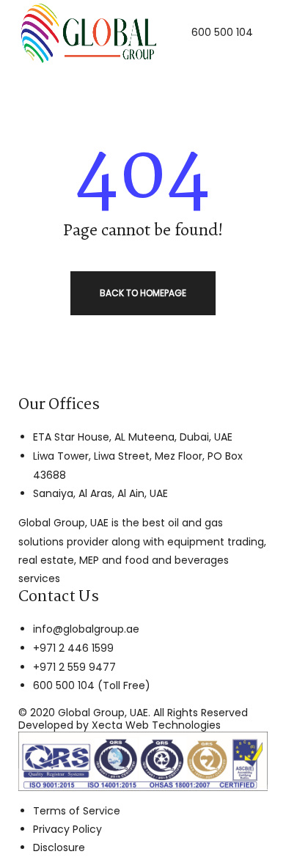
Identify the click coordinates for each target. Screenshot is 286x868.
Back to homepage (143, 293)
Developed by (119, 725)
